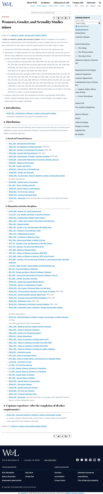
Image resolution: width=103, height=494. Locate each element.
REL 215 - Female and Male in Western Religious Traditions (30, 272)
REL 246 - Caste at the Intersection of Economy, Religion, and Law (33, 275)
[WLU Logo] (7, 4)
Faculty (77, 118)
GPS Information (8, 472)
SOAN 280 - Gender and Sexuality (21, 172)
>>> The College (81, 48)
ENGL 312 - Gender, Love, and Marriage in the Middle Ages (30, 227)
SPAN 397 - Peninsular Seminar (20, 384)
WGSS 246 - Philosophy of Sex (20, 301)
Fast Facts (29, 472)
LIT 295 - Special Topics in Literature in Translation (27, 372)
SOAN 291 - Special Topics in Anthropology (24, 189)
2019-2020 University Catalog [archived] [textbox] (43, 12)
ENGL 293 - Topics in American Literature (24, 330)
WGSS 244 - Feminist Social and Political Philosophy (28, 298)
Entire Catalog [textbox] (80, 20)
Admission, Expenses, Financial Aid (86, 61)
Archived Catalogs (81, 122)
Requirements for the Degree (85, 70)
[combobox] (51, 12)
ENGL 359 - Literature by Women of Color (24, 237)
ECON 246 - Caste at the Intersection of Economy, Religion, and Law (34, 160)
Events (82, 6)
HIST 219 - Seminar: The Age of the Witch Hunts (26, 247)
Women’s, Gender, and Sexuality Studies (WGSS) (29, 35)
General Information (82, 44)
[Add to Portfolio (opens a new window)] (58, 17)
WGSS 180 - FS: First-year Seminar (22, 192)
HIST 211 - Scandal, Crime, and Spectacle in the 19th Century (31, 243)
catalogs (24, 493)
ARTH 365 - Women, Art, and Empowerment (25, 211)
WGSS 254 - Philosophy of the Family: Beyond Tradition (29, 304)
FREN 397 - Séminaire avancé (20, 352)
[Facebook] (77, 459)
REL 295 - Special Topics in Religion (22, 378)
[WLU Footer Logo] (10, 453)
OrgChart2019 (80, 130)
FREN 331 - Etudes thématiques (20, 336)
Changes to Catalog (82, 126)
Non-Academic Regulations (85, 107)
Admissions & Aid (61, 3)
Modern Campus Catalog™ (74, 493)
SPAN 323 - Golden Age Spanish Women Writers (26, 282)
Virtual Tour (29, 476)
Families (62, 6)
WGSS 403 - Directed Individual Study (23, 195)
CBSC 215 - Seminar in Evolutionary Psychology (26, 150)
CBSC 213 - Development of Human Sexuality (25, 147)
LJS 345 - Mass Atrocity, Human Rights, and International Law (32, 266)
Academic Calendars (82, 37)
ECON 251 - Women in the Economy (21, 163)
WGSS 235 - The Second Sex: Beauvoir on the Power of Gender (32, 291)
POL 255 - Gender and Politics (20, 166)
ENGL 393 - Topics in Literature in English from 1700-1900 (30, 343)
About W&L (32, 3)
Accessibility (59, 476)
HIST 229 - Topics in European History (23, 355)
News (76, 6)
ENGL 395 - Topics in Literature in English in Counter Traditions (32, 349)
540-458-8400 (50, 460)
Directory (58, 472)
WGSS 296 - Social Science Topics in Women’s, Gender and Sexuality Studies (37, 176)
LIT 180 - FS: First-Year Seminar (20, 365)
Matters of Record (81, 114)
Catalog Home (80, 33)
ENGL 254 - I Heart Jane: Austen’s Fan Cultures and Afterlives (32, 221)
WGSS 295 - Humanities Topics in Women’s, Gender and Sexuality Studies (36, 307)
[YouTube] (94, 459)
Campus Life (78, 3)
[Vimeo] (90, 459)
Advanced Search (81, 30)
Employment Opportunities (12, 480)
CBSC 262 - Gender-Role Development (23, 153)
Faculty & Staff (53, 6)
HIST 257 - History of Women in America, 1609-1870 (28, 253)
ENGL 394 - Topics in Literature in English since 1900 (28, 346)
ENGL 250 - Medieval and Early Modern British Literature (30, 327)
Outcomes (91, 3)
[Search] (100, 3)
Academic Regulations (83, 74)
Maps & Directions (9, 476)
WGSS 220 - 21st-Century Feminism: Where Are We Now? (30, 288)
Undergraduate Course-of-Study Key (86, 83)
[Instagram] (86, 459)
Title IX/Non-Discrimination (88, 480)
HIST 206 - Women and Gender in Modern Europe (27, 240)
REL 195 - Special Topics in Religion (22, 375)
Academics (45, 3)
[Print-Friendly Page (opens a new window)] (65, 17)
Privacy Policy (60, 480)
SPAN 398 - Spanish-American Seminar (23, 388)
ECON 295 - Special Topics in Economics (23, 182)
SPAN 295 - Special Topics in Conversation (24, 381)
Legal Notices (83, 476)
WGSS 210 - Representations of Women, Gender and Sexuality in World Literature (39, 317)
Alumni (33, 6)
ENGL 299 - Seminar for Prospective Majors (25, 333)
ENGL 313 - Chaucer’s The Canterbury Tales (25, 231)
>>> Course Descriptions (84, 96)
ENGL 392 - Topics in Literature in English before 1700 (29, 339)
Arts (87, 6)
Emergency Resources (86, 472)
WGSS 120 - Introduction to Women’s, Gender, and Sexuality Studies (31, 113)
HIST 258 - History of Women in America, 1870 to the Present (31, 256)
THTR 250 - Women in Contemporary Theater (25, 285)
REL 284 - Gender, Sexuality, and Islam (23, 279)
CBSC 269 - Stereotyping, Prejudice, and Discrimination (29, 156)
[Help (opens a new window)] (69, 17)
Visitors (68, 6)
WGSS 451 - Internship (17, 198)
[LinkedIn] (99, 459)
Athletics (92, 6)
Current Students (42, 6)
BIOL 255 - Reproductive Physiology (22, 144)
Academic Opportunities (84, 78)
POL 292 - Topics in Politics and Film (22, 185)
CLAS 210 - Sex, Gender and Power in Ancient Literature (29, 215)
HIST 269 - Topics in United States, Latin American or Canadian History (35, 359)
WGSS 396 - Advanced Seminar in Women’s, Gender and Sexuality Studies (34, 415)
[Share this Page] (62, 18)
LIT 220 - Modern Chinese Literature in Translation (27, 368)
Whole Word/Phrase (83, 26)
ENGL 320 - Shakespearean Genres (22, 234)
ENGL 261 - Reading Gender (19, 224)
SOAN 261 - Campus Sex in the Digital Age (24, 169)
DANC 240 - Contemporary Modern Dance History (27, 218)
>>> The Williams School (84, 52)
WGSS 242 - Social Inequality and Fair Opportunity (27, 295)
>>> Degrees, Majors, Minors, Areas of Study (85, 90)
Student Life (79, 103)
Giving (99, 6)
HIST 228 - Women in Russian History (22, 250)
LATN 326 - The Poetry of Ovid (20, 362)
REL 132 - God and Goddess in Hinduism (23, 269)
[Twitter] (81, 459)
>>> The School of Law (83, 56)
